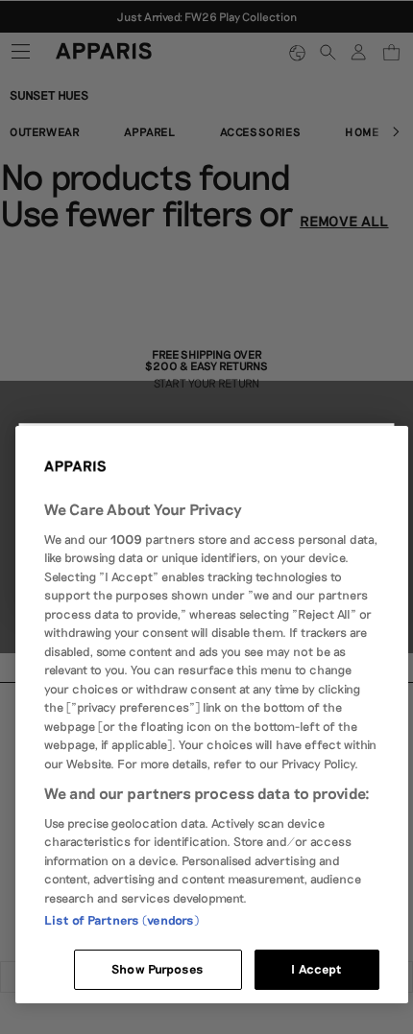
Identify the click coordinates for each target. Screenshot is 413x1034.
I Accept (316, 968)
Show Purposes (157, 968)
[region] (211, 714)
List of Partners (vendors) (121, 920)
